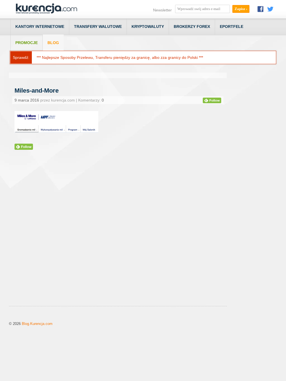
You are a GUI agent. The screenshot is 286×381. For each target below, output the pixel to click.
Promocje (26, 42)
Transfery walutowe (98, 26)
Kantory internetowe (39, 26)
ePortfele (231, 26)
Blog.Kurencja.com (37, 324)
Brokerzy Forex (192, 26)
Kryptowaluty (148, 26)
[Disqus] (117, 235)
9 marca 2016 (27, 100)
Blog (53, 42)
